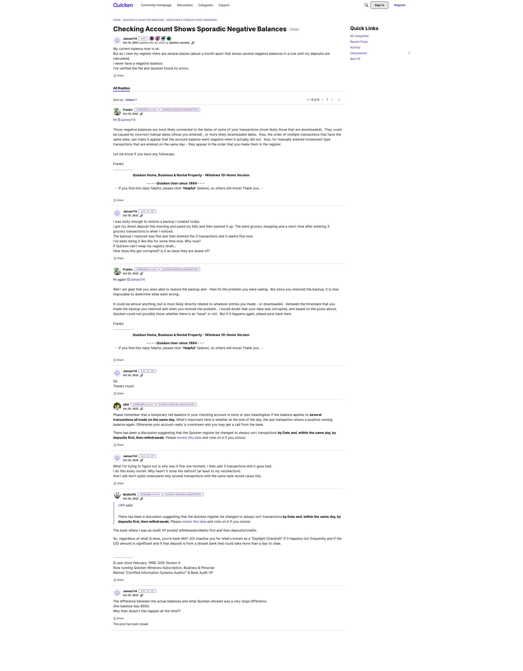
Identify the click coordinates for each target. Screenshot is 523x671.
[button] (117, 40)
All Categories (359, 36)
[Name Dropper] (152, 39)
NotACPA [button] (129, 494)
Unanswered (380, 53)
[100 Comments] (163, 39)
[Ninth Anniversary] (157, 39)
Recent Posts (359, 41)
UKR (121, 505)
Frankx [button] (128, 109)
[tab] (121, 88)
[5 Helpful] (169, 39)
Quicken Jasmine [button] (179, 42)
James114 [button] (130, 38)
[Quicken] (123, 5)
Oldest (130, 100)
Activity (355, 47)
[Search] (366, 5)
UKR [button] (126, 404)
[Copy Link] (192, 43)
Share (118, 76)
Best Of (355, 58)
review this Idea (189, 437)
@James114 (126, 120)
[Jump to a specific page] (338, 99)
